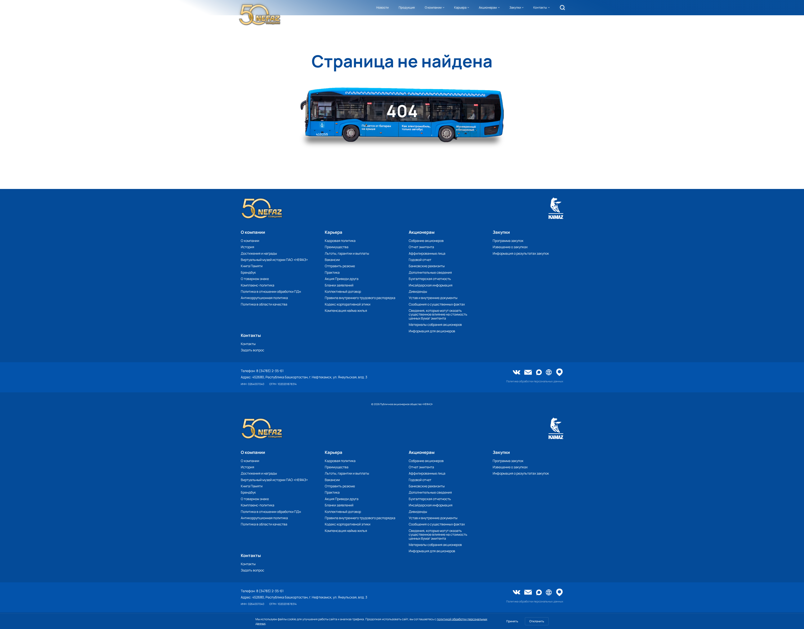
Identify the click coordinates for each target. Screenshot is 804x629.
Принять (512, 621)
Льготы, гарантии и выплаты (347, 253)
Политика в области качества (264, 304)
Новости (382, 7)
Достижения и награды (259, 253)
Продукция (407, 7)
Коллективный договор (343, 291)
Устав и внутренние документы (433, 298)
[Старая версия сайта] (549, 372)
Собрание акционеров (426, 241)
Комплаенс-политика (257, 285)
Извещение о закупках (510, 247)
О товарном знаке (255, 279)
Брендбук (248, 272)
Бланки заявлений (339, 285)
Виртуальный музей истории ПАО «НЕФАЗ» (274, 260)
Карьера (460, 7)
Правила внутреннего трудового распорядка (360, 298)
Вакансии (332, 260)
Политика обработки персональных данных (534, 381)
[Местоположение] (559, 372)
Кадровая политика (340, 241)
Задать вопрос (252, 350)
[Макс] (539, 372)
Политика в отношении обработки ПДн (271, 291)
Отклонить (536, 621)
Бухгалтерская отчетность (430, 279)
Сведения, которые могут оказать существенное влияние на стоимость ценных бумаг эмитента (438, 314)
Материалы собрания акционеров (435, 324)
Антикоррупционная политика (264, 298)
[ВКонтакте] (516, 373)
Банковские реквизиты (427, 266)
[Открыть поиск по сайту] (562, 7)
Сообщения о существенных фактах (437, 304)
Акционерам (488, 7)
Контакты (540, 7)
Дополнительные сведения (430, 272)
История (247, 247)
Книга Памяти (252, 266)
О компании (433, 7)
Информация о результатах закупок (521, 253)
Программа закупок (508, 241)
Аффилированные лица (427, 253)
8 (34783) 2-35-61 (269, 370)
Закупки (515, 7)
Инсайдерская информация (430, 285)
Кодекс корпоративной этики (347, 304)
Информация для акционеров (432, 331)
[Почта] (528, 372)
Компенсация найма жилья (346, 310)
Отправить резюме (340, 266)
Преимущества (336, 247)
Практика (332, 272)
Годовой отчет (420, 260)
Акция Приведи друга (341, 279)
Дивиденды (418, 291)
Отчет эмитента (421, 247)
